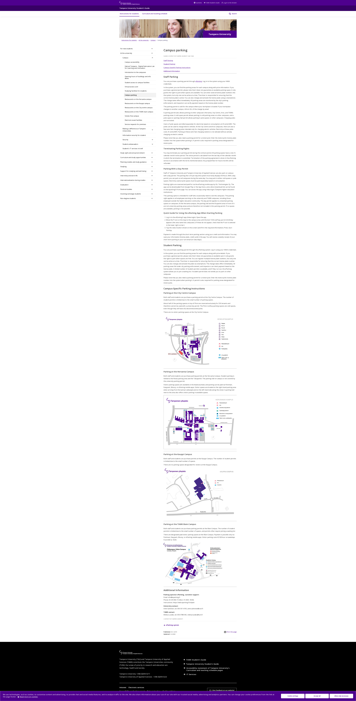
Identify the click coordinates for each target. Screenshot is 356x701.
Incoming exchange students (130, 194)
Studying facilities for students (136, 91)
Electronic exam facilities (133, 120)
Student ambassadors (130, 144)
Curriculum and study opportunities (133, 157)
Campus (125, 58)
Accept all (317, 696)
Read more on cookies (29, 697)
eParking (199, 81)
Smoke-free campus (132, 116)
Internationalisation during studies (132, 180)
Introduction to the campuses (135, 72)
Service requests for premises (135, 124)
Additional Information (172, 71)
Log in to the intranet (230, 3)
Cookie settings (292, 696)
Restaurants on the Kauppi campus (137, 103)
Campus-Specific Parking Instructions (177, 68)
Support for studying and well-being (133, 171)
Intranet (122, 687)
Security (125, 140)
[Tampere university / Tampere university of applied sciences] (129, 2)
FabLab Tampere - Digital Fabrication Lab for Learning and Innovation (140, 67)
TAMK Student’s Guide (213, 3)
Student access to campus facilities (137, 83)
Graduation (124, 185)
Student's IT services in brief (133, 149)
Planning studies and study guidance (133, 162)
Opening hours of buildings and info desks (138, 77)
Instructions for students (129, 14)
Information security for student (134, 135)
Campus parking (131, 95)
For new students (126, 49)
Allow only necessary (341, 696)
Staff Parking (168, 61)
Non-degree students (128, 198)
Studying (123, 167)
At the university (126, 53)
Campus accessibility (132, 62)
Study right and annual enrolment (132, 153)
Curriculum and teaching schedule (154, 14)
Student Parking (169, 64)
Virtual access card (131, 87)
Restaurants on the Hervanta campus (138, 99)
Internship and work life (129, 176)
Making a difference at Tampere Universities (134, 130)
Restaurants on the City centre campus (139, 108)
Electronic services (136, 687)
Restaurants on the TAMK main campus (139, 112)
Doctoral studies (126, 189)
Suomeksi (199, 3)
